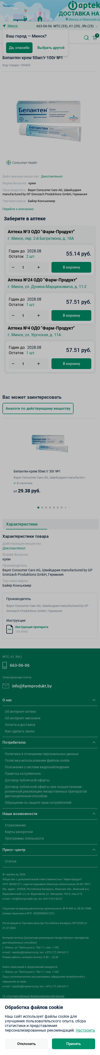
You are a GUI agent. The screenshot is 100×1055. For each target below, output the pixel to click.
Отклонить (26, 1044)
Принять (73, 1044)
